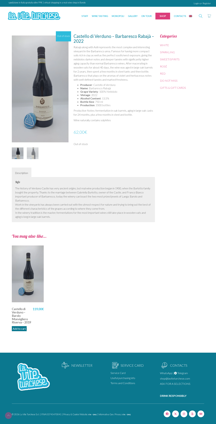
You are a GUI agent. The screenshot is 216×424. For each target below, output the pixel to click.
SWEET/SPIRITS (170, 59)
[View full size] (16, 39)
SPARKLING (167, 52)
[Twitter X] (175, 413)
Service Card (118, 372)
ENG (95, 415)
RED (163, 73)
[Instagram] (184, 413)
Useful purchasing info (123, 378)
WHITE (164, 45)
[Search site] (200, 16)
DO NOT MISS (169, 80)
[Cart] (209, 16)
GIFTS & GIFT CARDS (173, 87)
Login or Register (202, 3)
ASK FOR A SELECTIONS (175, 383)
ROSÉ (163, 66)
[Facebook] (167, 413)
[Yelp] (192, 413)
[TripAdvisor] (200, 413)
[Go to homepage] (33, 16)
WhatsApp (166, 373)
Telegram (182, 373)
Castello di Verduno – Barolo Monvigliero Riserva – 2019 (21, 315)
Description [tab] (21, 172)
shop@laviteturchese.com (175, 378)
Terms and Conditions (123, 383)
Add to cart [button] (19, 328)
